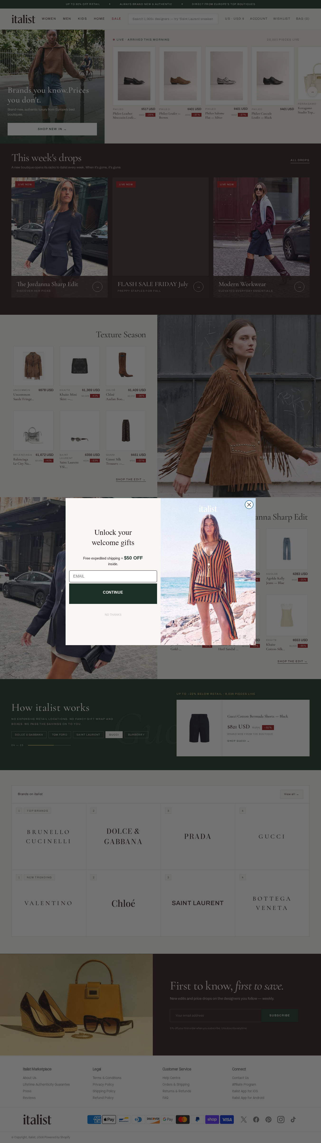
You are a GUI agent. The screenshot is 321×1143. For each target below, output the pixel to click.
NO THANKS (113, 614)
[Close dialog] (249, 504)
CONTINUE (113, 592)
